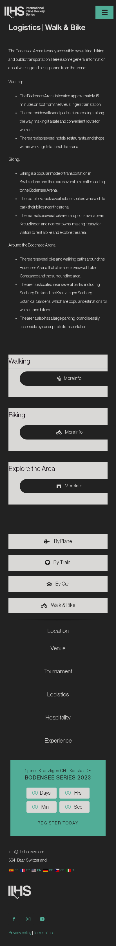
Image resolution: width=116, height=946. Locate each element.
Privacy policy (20, 933)
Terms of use (44, 933)
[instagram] (28, 919)
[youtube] (42, 919)
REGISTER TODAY (58, 823)
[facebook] (14, 919)
